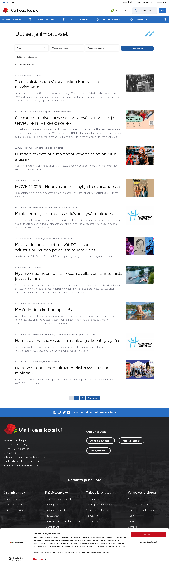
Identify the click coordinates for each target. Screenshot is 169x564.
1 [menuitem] (71, 398)
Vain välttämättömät (148, 542)
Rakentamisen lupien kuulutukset (63, 521)
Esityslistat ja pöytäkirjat (58, 498)
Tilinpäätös (92, 521)
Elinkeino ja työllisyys (45, 19)
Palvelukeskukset (13, 504)
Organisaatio (14, 492)
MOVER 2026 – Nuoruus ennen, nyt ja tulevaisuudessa (68, 186)
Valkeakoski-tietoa (142, 492)
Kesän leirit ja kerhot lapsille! (43, 309)
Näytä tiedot (37, 559)
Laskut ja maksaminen (99, 504)
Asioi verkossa (131, 440)
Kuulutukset (52, 515)
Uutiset (132, 521)
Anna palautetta (100, 440)
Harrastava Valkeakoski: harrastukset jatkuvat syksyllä (67, 340)
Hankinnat (92, 498)
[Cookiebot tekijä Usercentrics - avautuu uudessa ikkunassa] (16, 559)
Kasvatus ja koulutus (78, 19)
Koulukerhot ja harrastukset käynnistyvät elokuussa (65, 213)
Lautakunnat (52, 526)
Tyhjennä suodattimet (27, 57)
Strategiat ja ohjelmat (98, 510)
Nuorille (146, 2)
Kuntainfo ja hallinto (84, 480)
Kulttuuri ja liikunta (111, 19)
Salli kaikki (148, 535)
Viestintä (133, 526)
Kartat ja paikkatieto (139, 504)
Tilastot (132, 515)
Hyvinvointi (142, 19)
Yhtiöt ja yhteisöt (13, 510)
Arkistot (132, 498)
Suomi (5, 2)
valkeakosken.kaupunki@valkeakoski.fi (24, 457)
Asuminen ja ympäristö (12, 19)
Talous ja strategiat (101, 492)
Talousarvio (93, 515)
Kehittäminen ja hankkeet (142, 510)
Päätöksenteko (57, 492)
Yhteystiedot (121, 10)
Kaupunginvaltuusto (56, 510)
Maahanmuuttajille (158, 2)
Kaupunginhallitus (55, 504)
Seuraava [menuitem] (92, 398)
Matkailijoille (128, 2)
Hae (162, 10)
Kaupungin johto (13, 498)
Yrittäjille (138, 2)
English (13, 2)
